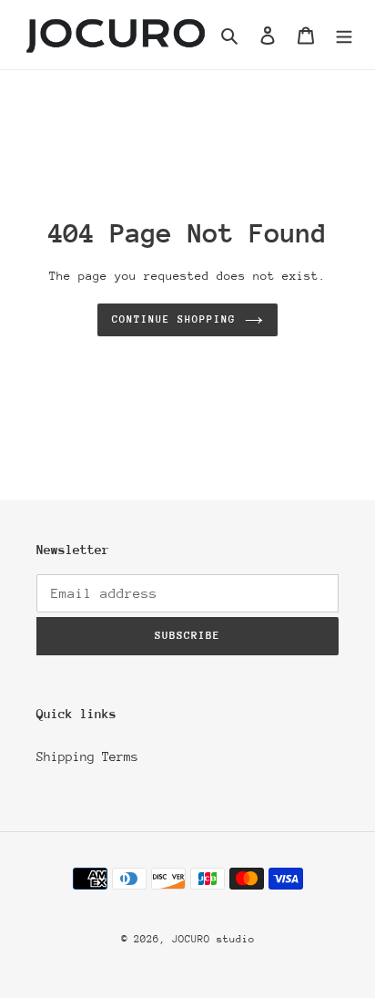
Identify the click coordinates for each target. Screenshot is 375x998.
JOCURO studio (213, 939)
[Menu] (344, 34)
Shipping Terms (87, 756)
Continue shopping (174, 319)
